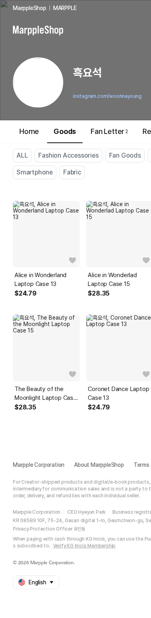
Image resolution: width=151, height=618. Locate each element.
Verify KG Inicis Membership (84, 546)
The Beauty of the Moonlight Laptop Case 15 (45, 393)
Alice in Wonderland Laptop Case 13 (40, 280)
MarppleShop (29, 8)
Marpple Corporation (38, 465)
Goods (65, 131)
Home (29, 131)
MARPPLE (65, 8)
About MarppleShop (99, 465)
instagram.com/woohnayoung (107, 96)
